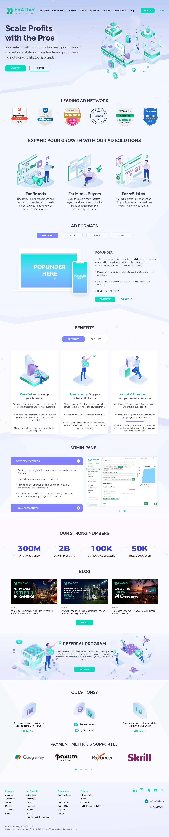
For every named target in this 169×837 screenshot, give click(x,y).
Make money (84, 669)
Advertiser (73, 339)
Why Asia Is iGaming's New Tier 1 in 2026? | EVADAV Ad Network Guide (32, 612)
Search (72, 10)
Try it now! (105, 299)
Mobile (83, 10)
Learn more (126, 299)
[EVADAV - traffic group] (20, 11)
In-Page (29, 810)
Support (61, 810)
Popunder (47, 235)
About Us (9, 795)
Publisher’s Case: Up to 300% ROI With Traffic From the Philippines (133, 612)
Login (161, 11)
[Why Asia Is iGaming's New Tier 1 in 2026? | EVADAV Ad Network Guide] (34, 591)
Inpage (97, 235)
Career (106, 10)
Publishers (30, 799)
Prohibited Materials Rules (91, 806)
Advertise (15, 68)
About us (44, 10)
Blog (131, 10)
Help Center (63, 802)
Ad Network (10, 799)
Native (122, 235)
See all (84, 623)
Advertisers (31, 795)
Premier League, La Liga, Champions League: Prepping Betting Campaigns (83, 612)
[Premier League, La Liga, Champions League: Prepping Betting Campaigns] (84, 591)
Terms (83, 799)
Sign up (147, 11)
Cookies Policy (86, 802)
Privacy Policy (86, 795)
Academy (95, 10)
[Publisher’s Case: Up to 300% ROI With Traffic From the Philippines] (135, 591)
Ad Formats (32, 791)
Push (72, 235)
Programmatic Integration (37, 817)
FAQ (59, 799)
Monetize (39, 68)
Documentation (64, 795)
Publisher (96, 339)
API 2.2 (61, 813)
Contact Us (63, 806)
